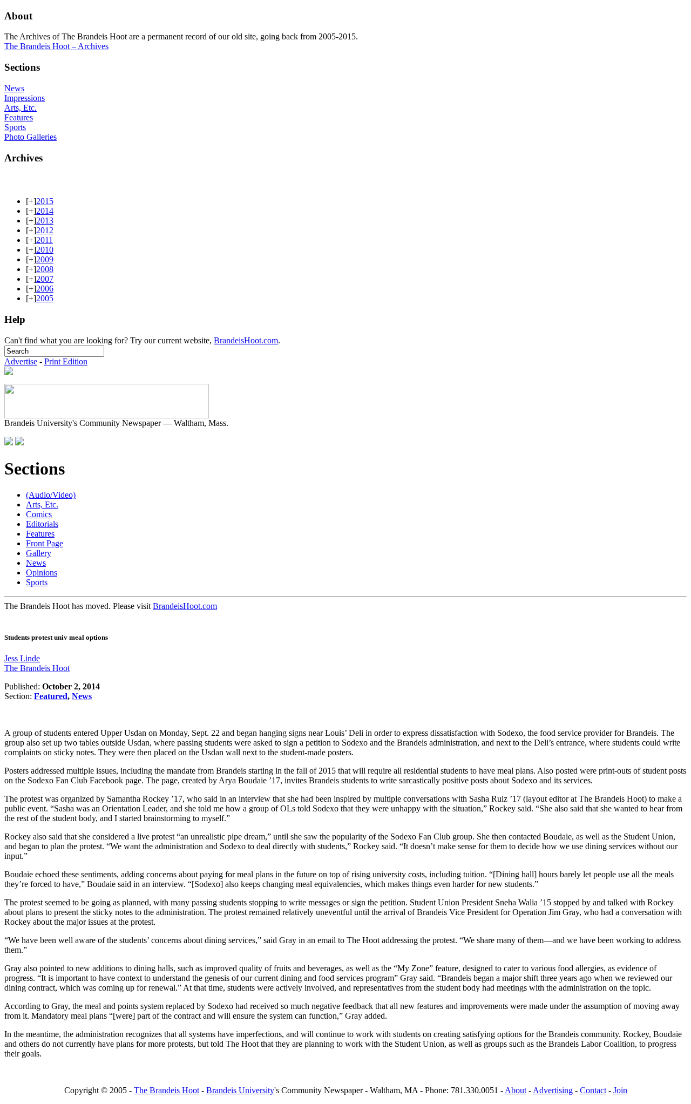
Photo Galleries (30, 136)
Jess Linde (22, 658)
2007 (44, 278)
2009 (44, 259)
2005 (44, 298)
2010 (44, 249)
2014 (44, 210)
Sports (15, 127)
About (515, 1090)
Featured (50, 696)
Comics (39, 514)
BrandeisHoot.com (246, 340)
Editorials (42, 524)
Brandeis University (240, 1090)
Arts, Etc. (20, 107)
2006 (44, 288)
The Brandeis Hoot (37, 668)
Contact (593, 1090)
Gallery (38, 553)
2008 (44, 269)
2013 (44, 220)
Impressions (24, 98)
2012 (44, 230)
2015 (44, 201)
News (14, 88)
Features (18, 117)
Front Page (44, 543)
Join (620, 1090)
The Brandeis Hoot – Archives (56, 46)
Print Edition (65, 361)
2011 (44, 240)
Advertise (20, 361)
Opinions (41, 572)
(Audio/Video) (51, 494)
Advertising (553, 1090)
